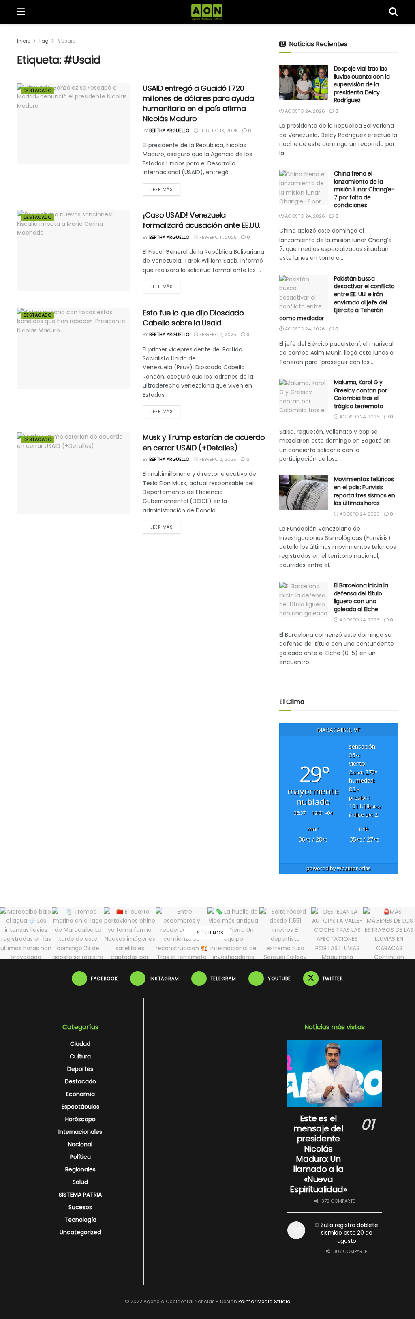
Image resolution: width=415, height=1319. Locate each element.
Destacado (37, 90)
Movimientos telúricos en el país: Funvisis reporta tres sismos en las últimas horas (364, 491)
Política (80, 1157)
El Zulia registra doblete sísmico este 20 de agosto (346, 1233)
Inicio (23, 40)
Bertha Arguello (169, 130)
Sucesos (80, 1207)
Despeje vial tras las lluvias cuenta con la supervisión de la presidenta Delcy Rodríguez (362, 84)
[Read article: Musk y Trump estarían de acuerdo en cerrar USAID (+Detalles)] (73, 472)
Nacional (80, 1144)
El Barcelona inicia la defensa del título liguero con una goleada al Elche (361, 597)
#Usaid (66, 40)
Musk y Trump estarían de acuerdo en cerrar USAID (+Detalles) (204, 442)
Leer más (165, 189)
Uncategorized (80, 1232)
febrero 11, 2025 (217, 237)
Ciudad (80, 1044)
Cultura (80, 1056)
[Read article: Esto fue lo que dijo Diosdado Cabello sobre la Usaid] (73, 348)
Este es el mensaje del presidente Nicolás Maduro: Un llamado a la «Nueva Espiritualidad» (318, 1154)
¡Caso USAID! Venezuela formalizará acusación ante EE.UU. (201, 220)
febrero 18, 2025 (218, 130)
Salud (80, 1182)
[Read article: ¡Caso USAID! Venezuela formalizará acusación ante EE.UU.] (73, 250)
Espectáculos (80, 1107)
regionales (80, 1169)
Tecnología (80, 1220)
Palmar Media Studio (264, 1301)
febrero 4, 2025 (217, 334)
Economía (80, 1094)
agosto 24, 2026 (304, 111)
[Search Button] (393, 12)
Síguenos (209, 932)
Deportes (80, 1069)
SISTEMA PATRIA (80, 1195)
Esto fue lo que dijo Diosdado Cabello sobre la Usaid (193, 318)
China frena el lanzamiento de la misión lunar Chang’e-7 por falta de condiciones (364, 189)
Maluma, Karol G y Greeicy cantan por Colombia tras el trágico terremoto (360, 394)
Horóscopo (80, 1119)
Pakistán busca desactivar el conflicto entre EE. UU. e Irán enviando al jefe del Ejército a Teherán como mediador (337, 298)
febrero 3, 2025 (217, 459)
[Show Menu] (21, 12)
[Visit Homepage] (206, 12)
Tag (44, 40)
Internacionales (80, 1132)
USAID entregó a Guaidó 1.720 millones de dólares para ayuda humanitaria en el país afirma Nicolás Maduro (198, 103)
